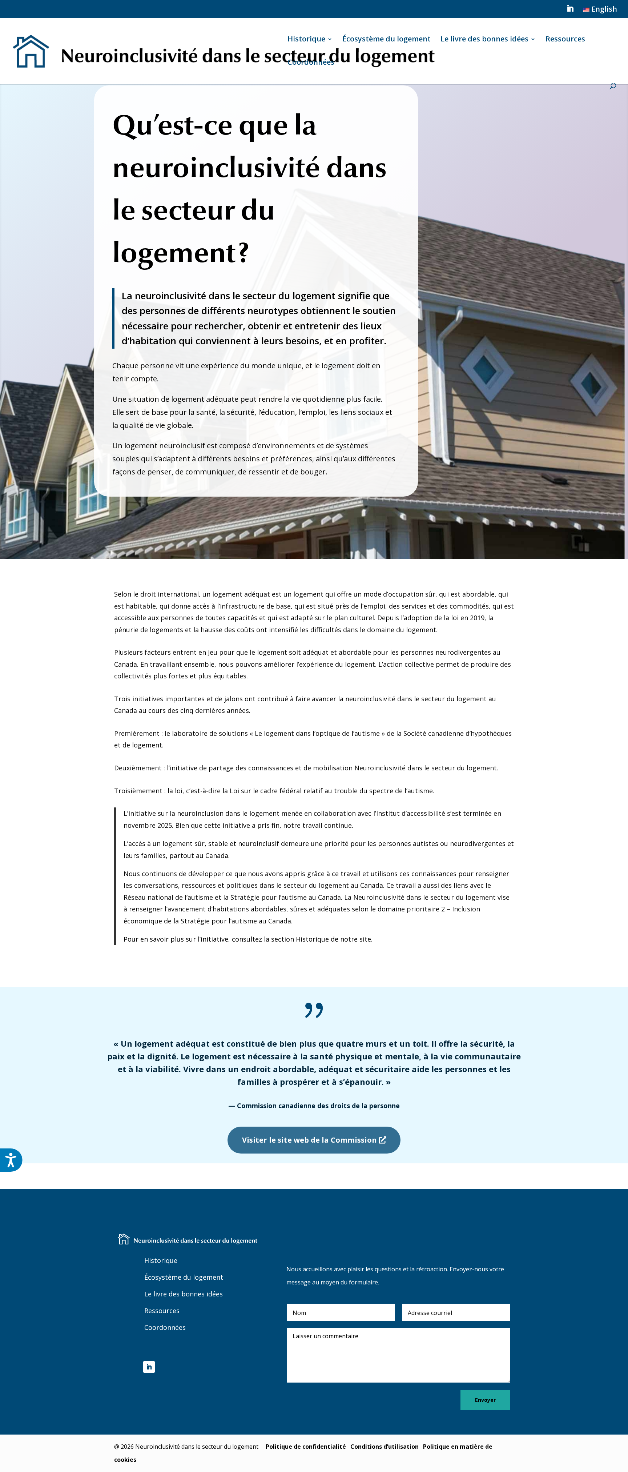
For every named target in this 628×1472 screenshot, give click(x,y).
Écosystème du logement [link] (386, 40)
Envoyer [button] (485, 1399)
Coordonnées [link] (310, 63)
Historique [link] (306, 40)
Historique (160, 1260)
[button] (570, 10)
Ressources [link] (565, 40)
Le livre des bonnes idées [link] (484, 40)
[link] (599, 11)
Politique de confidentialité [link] (306, 1447)
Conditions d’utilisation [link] (384, 1447)
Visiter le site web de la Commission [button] (309, 1140)
